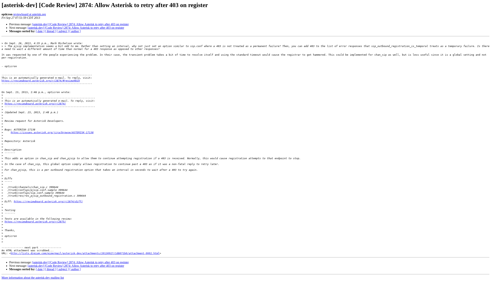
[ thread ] (50, 31)
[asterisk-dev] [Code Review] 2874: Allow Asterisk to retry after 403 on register (80, 24)
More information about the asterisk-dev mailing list (33, 277)
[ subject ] (63, 31)
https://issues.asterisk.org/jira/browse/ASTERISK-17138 (52, 132)
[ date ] (40, 31)
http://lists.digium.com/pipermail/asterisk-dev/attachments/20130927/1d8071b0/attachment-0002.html (85, 253)
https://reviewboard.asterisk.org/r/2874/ (35, 103)
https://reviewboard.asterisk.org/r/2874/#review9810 (41, 80)
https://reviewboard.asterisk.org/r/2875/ (35, 221)
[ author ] (75, 31)
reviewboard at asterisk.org (29, 14)
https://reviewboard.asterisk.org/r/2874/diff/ (48, 201)
